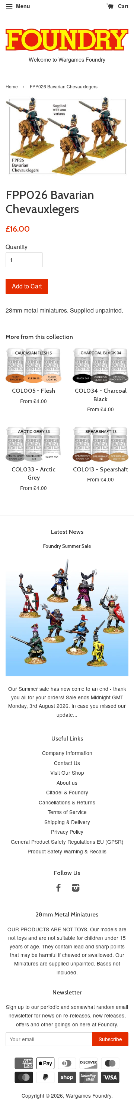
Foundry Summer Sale (67, 546)
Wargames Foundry (88, 1095)
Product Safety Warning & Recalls (67, 851)
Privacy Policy (67, 831)
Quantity (17, 246)
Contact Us (67, 763)
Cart (122, 6)
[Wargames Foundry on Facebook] (58, 888)
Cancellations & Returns (67, 802)
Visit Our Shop (67, 772)
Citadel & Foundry (67, 792)
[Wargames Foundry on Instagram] (75, 888)
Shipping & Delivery (67, 822)
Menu (22, 6)
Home (12, 86)
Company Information (67, 753)
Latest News (67, 531)
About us (67, 782)
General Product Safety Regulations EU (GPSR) (67, 841)
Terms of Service (67, 812)
